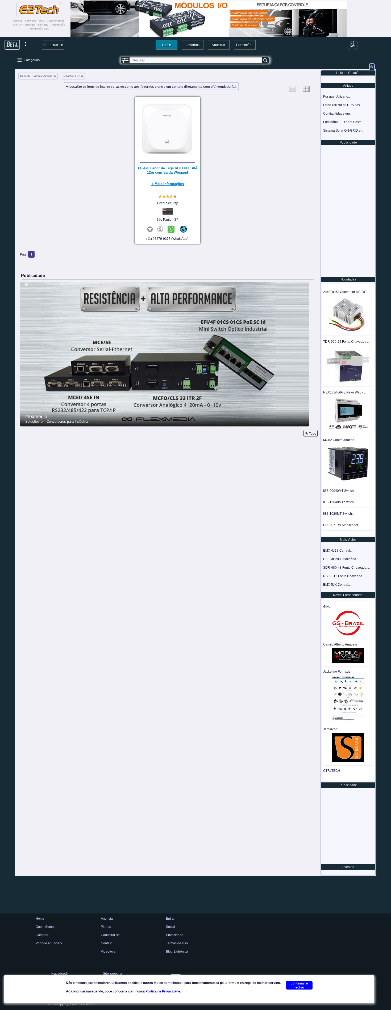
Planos (106, 927)
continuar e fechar (299, 985)
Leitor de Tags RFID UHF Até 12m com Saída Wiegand (167, 170)
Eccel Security (167, 203)
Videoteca (108, 951)
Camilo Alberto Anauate (340, 644)
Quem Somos (45, 927)
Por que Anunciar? (49, 943)
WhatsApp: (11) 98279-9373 (71, 1003)
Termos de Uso (177, 943)
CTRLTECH (331, 770)
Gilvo (327, 606)
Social (170, 927)
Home (166, 45)
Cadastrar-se (53, 45)
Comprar (42, 935)
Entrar (170, 918)
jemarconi (330, 729)
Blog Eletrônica (177, 951)
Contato (106, 943)
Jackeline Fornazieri (337, 671)
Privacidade (174, 935)
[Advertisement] (347, 210)
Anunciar (219, 45)
